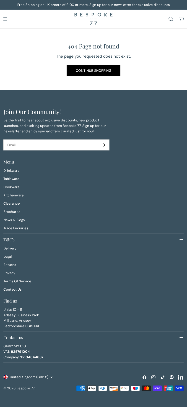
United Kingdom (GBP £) (29, 377)
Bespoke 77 (25, 388)
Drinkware (11, 170)
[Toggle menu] (5, 19)
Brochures (11, 211)
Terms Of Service (17, 281)
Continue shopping (93, 70)
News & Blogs (14, 220)
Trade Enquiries (15, 228)
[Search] (170, 19)
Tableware (11, 179)
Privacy (9, 273)
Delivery (9, 248)
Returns (9, 264)
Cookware (11, 187)
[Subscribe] (104, 145)
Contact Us (12, 289)
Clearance (11, 203)
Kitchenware (13, 195)
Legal (7, 256)
